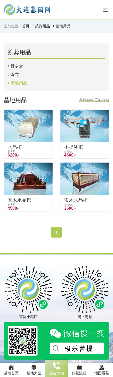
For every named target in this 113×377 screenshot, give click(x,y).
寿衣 (15, 74)
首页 (25, 25)
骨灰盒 (17, 66)
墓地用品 (63, 25)
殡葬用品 (42, 25)
